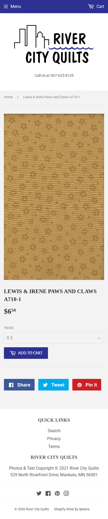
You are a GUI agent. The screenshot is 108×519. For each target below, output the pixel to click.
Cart (99, 6)
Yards (8, 328)
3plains (84, 509)
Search (54, 430)
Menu (15, 6)
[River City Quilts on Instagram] (66, 494)
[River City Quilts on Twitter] (39, 494)
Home (8, 97)
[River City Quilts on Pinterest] (57, 494)
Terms (54, 446)
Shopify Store (64, 509)
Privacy (54, 438)
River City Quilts (37, 509)
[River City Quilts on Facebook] (48, 494)
